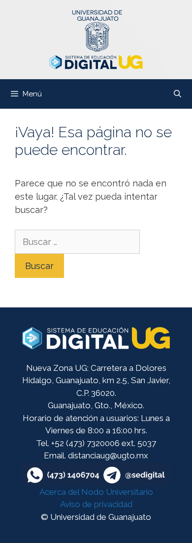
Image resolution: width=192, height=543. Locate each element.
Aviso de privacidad (96, 504)
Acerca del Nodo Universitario (96, 492)
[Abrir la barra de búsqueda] (177, 94)
